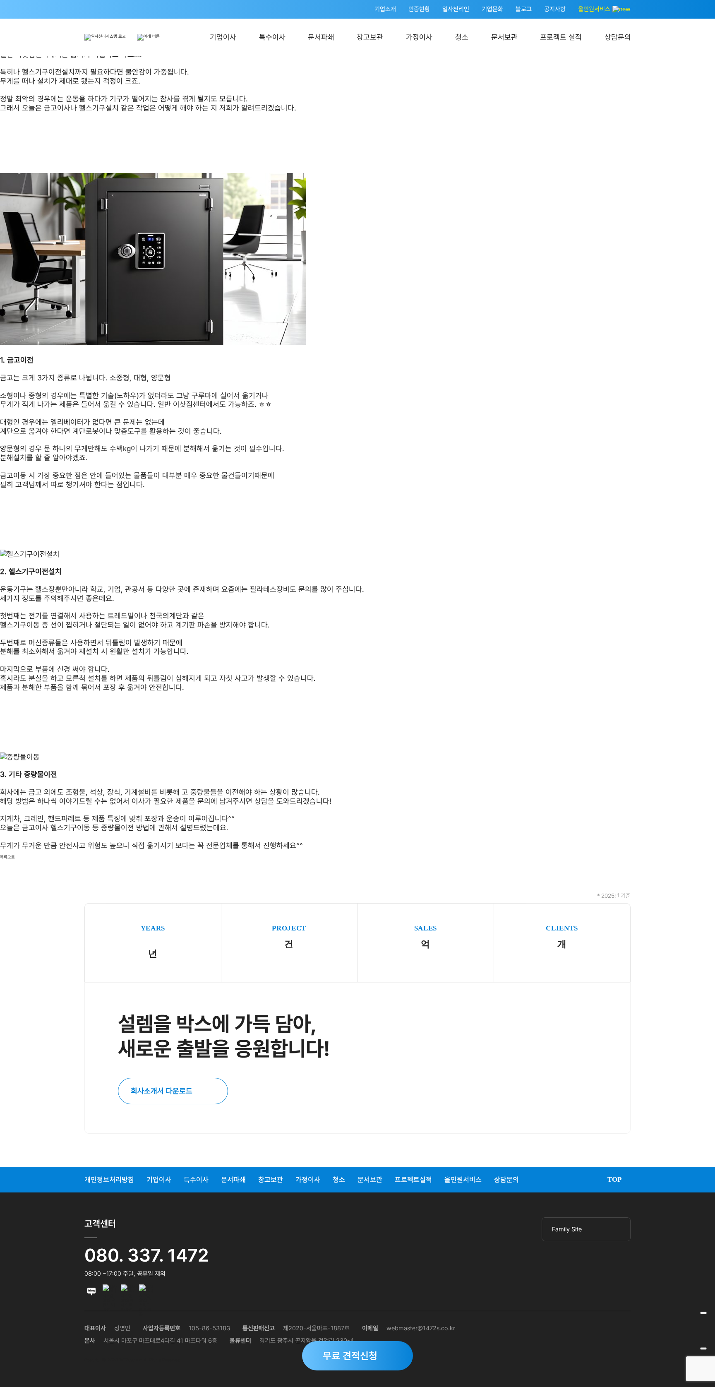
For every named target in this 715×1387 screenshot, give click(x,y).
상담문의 (618, 37)
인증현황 (419, 9)
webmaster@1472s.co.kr (420, 1328)
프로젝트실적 (413, 1179)
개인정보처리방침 (109, 1179)
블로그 (524, 9)
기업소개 (385, 9)
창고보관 (370, 37)
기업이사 (223, 37)
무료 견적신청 (350, 1356)
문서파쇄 (321, 37)
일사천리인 (455, 9)
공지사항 (555, 9)
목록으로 (7, 857)
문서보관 (504, 37)
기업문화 (492, 9)
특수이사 (272, 37)
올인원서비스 (595, 9)
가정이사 (419, 37)
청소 (461, 37)
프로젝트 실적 (561, 37)
